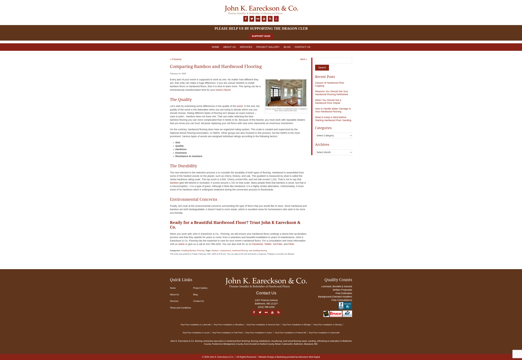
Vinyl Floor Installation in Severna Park (263, 324)
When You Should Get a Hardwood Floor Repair (328, 101)
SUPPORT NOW (261, 36)
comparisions (225, 250)
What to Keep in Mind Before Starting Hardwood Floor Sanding (333, 119)
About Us (229, 47)
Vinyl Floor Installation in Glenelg (327, 324)
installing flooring (260, 250)
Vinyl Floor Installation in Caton (258, 333)
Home (215, 47)
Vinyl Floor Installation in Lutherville (196, 324)
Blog (287, 47)
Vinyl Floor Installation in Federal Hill (290, 333)
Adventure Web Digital (309, 357)
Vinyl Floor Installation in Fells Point (227, 333)
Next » (303, 59)
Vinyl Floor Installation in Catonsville (324, 333)
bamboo (215, 250)
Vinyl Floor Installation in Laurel (196, 333)
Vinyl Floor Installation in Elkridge (296, 324)
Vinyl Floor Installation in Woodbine (229, 324)
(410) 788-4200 (266, 307)
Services (246, 47)
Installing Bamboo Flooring (192, 250)
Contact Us (302, 47)
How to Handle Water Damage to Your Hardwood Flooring (333, 110)
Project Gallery (268, 47)
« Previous (175, 59)
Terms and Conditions (180, 308)
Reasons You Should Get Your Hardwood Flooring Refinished (331, 93)
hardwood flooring (240, 250)
